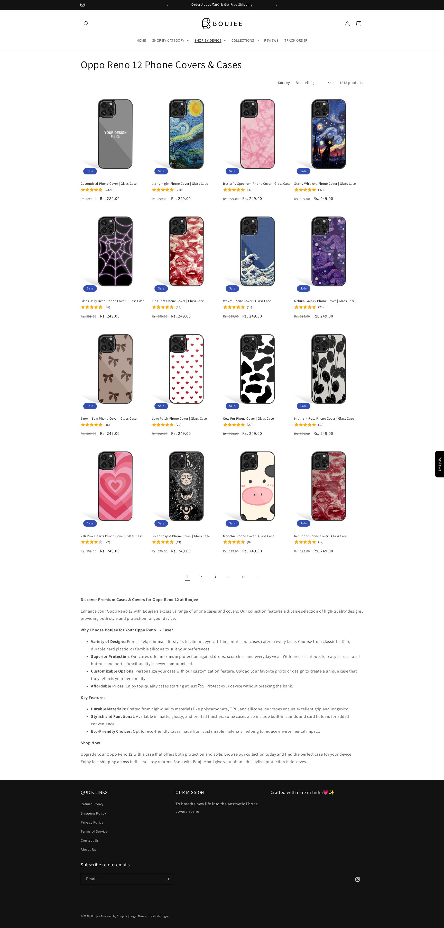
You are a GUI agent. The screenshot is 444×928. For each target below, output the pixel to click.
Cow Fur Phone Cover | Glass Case (248, 419)
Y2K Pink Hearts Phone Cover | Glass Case (112, 536)
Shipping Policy (93, 813)
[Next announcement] (276, 5)
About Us (88, 849)
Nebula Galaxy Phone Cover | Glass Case (324, 301)
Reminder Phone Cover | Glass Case (320, 536)
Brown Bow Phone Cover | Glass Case (108, 419)
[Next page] (256, 577)
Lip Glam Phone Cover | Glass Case (178, 301)
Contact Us (90, 840)
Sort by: (284, 82)
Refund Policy (92, 804)
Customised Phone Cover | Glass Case (109, 184)
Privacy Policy (92, 822)
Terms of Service (94, 831)
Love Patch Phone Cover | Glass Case (179, 419)
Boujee (95, 916)
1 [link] (187, 576)
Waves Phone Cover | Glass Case (247, 301)
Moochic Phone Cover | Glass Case (248, 536)
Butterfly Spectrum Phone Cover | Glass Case (256, 184)
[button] (86, 23)
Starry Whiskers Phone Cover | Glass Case (325, 184)
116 (243, 577)
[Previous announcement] (167, 5)
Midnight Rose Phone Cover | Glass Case (324, 419)
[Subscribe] (167, 879)
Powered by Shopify (114, 916)
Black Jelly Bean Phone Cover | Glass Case (112, 301)
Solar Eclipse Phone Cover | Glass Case (181, 536)
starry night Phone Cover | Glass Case (180, 184)
